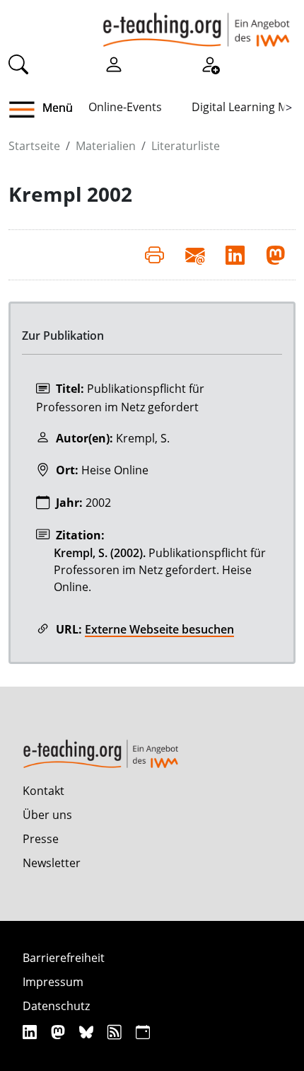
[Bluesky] (88, 1031)
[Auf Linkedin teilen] (235, 254)
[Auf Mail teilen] (195, 254)
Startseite (34, 146)
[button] (27, 109)
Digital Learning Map (246, 107)
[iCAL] (143, 1031)
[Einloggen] (114, 63)
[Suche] (18, 63)
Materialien (106, 146)
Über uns (47, 815)
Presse (41, 839)
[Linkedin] (31, 1031)
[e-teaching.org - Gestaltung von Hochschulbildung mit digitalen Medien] (196, 23)
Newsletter (52, 863)
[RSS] (116, 1031)
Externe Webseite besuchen (159, 629)
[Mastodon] (60, 1031)
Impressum (53, 982)
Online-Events (125, 107)
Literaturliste (185, 146)
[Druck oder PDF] (154, 254)
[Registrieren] (210, 63)
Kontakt (43, 790)
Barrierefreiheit (64, 958)
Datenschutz (56, 1006)
